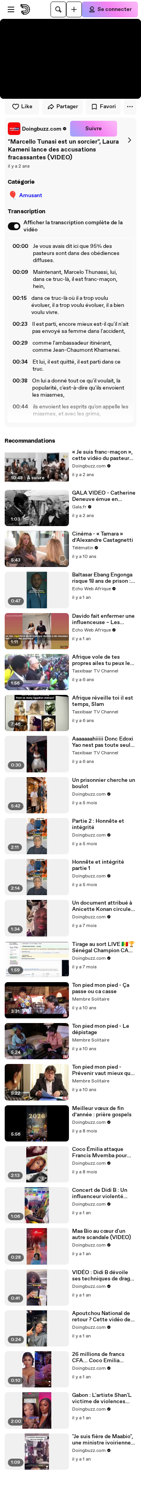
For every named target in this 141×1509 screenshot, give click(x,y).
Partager (67, 106)
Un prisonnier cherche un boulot (103, 783)
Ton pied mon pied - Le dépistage (100, 1029)
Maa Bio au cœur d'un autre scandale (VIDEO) (101, 1234)
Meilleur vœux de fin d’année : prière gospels (102, 1111)
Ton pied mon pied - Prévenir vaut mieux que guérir (103, 1070)
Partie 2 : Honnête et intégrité (98, 824)
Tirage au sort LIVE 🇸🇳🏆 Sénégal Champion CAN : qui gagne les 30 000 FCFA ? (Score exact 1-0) (103, 947)
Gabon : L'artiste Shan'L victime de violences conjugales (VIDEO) (102, 1398)
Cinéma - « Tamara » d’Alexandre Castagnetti (102, 537)
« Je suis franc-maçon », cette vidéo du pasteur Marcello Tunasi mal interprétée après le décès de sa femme (102, 455)
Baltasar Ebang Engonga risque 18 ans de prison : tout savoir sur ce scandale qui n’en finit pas (102, 578)
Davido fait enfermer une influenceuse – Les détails (103, 619)
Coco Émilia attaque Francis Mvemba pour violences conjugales (99, 1152)
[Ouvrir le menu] (11, 9)
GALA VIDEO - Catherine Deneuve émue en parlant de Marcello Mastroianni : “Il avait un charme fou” (104, 496)
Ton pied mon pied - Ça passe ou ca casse (100, 988)
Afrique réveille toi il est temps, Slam (102, 701)
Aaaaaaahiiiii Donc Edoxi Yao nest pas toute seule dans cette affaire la (103, 742)
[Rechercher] (58, 9)
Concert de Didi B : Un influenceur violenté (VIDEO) (99, 1193)
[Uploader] (74, 9)
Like (27, 106)
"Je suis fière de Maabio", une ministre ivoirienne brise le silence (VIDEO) (102, 1439)
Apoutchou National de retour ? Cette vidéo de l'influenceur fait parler (101, 1316)
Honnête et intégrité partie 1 (98, 865)
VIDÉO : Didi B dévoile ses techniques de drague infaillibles (104, 1275)
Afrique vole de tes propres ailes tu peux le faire (101, 660)
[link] (37, 128)
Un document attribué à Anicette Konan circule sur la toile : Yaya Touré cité (102, 906)
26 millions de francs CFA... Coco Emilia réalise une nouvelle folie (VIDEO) (103, 1357)
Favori (108, 106)
